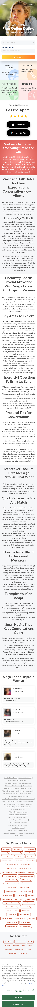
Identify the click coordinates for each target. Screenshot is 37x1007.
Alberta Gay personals (26, 791)
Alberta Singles (18, 835)
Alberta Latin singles (8, 801)
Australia (7, 945)
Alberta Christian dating (11, 788)
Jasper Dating (18, 883)
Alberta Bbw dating (10, 783)
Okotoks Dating (20, 895)
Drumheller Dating (7, 872)
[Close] (34, 962)
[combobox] (18, 42)
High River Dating (26, 880)
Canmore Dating (18, 860)
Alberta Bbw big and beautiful (17, 780)
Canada (30, 942)
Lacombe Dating (29, 883)
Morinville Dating (7, 895)
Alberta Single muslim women (17, 830)
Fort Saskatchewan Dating (26, 876)
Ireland (30, 945)
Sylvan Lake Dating (20, 918)
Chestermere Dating (12, 864)
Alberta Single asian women (18, 812)
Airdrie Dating (6, 849)
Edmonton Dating (20, 872)
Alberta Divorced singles (10, 791)
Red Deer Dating (31, 899)
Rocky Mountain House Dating (12, 903)
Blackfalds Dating (30, 853)
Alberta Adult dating (10, 778)
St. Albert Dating (12, 914)
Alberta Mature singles (25, 804)
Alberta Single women (26, 833)
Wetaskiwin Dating (12, 926)
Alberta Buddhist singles (13, 786)
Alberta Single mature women (17, 825)
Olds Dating (31, 895)
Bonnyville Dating (7, 857)
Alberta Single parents (10, 833)
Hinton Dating (7, 883)
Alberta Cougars (26, 788)
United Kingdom (20, 942)
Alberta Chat (26, 786)
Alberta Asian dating (25, 778)
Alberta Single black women (18, 814)
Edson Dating (31, 872)
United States (8, 942)
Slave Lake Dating (26, 907)
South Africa (12, 953)
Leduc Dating (12, 887)
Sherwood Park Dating (12, 907)
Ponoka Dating (19, 899)
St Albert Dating (26, 910)
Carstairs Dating (31, 860)
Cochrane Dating (25, 864)
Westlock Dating (25, 922)
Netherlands (8, 949)
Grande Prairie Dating (12, 880)
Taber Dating (32, 918)
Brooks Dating (19, 857)
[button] (31, 4)
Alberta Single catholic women (17, 817)
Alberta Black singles (24, 783)
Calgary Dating (31, 857)
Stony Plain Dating (24, 914)
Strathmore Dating (7, 918)
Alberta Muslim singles (22, 807)
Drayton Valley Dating (25, 868)
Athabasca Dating (29, 849)
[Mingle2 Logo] (5, 4)
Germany (16, 945)
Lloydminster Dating (11, 891)
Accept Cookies (18, 1004)
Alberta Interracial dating (10, 799)
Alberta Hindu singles (10, 793)
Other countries (23, 953)
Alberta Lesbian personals (25, 801)
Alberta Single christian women (18, 820)
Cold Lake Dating (11, 868)
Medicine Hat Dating (25, 891)
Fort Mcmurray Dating (10, 876)
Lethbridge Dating (24, 887)
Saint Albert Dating (28, 903)
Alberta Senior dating (18, 809)
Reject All (18, 997)
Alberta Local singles (9, 804)
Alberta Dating (17, 849)
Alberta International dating (18, 796)
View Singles (18, 57)
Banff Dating (5, 853)
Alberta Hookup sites (25, 793)
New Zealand (19, 949)
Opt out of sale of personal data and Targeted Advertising (18, 990)
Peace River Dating (7, 899)
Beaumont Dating (17, 853)
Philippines (29, 949)
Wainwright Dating (12, 922)
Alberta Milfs (10, 807)
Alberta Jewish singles (26, 799)
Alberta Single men (18, 828)
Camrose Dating (6, 860)
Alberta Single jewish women (18, 822)
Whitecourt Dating (25, 926)
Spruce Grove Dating (12, 910)
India (23, 945)
